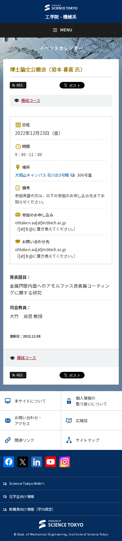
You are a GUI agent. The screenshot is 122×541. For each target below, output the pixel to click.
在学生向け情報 (21, 496)
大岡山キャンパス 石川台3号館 (42, 175)
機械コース (30, 100)
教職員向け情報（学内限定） (32, 509)
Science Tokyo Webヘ (27, 483)
